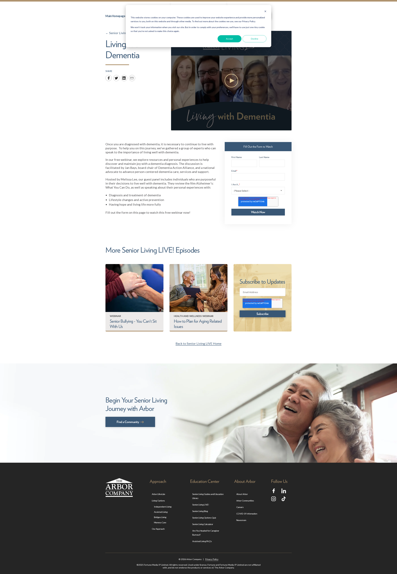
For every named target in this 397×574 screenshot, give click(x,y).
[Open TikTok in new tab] (283, 500)
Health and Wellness (188, 315)
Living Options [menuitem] (158, 500)
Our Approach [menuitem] (158, 528)
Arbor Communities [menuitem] (245, 500)
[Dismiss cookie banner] (265, 12)
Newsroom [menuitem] (241, 520)
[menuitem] (115, 16)
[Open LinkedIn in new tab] (283, 492)
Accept (229, 38)
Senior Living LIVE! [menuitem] (200, 504)
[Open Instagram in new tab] (273, 500)
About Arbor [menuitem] (242, 494)
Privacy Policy (211, 559)
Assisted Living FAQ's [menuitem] (202, 541)
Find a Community (128, 422)
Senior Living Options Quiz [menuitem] (204, 517)
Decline (254, 38)
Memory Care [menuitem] (160, 522)
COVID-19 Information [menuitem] (246, 513)
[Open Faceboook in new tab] (273, 492)
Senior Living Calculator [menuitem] (202, 524)
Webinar (115, 315)
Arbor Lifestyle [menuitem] (158, 494)
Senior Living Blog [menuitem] (200, 511)
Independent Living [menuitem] (163, 506)
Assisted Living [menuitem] (160, 512)
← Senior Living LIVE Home (124, 33)
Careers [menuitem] (239, 507)
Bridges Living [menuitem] (160, 517)
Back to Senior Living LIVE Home (198, 343)
